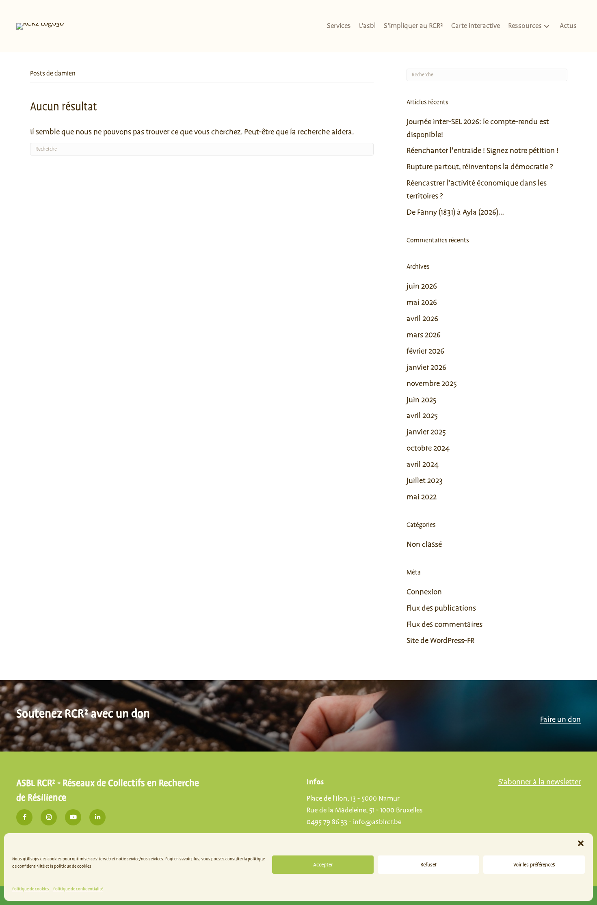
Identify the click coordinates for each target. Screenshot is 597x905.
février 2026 (425, 351)
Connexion (424, 592)
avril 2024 (423, 464)
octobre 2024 (428, 448)
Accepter (323, 864)
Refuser (428, 864)
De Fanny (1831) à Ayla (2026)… (455, 212)
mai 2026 (422, 302)
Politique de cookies (30, 889)
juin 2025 (422, 400)
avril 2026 (422, 318)
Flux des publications (441, 608)
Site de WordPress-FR (440, 640)
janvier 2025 (426, 432)
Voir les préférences (534, 864)
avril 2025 (422, 415)
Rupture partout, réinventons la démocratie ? (480, 167)
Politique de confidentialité (78, 889)
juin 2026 (422, 286)
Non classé (424, 544)
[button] (581, 843)
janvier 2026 (426, 367)
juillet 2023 (425, 480)
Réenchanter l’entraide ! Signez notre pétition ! (482, 150)
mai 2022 (422, 497)
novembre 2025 (432, 383)
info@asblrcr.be (377, 822)
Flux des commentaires (444, 624)
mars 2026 (424, 335)
